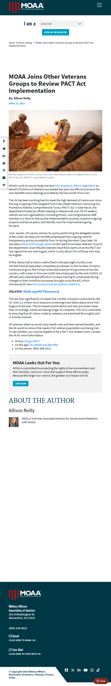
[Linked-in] (78, 670)
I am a (30, 23)
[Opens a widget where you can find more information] (100, 681)
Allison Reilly (22, 410)
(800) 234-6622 (18, 628)
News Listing (25, 42)
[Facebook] (66, 670)
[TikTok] (98, 670)
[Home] (26, 7)
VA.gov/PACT (32, 341)
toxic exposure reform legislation (75, 185)
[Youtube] (85, 670)
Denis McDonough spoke (36, 244)
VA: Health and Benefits (44, 345)
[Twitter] (72, 670)
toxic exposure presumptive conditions (56, 284)
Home (12, 42)
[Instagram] (91, 670)
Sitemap (39, 674)
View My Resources (55, 32)
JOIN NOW (20, 383)
